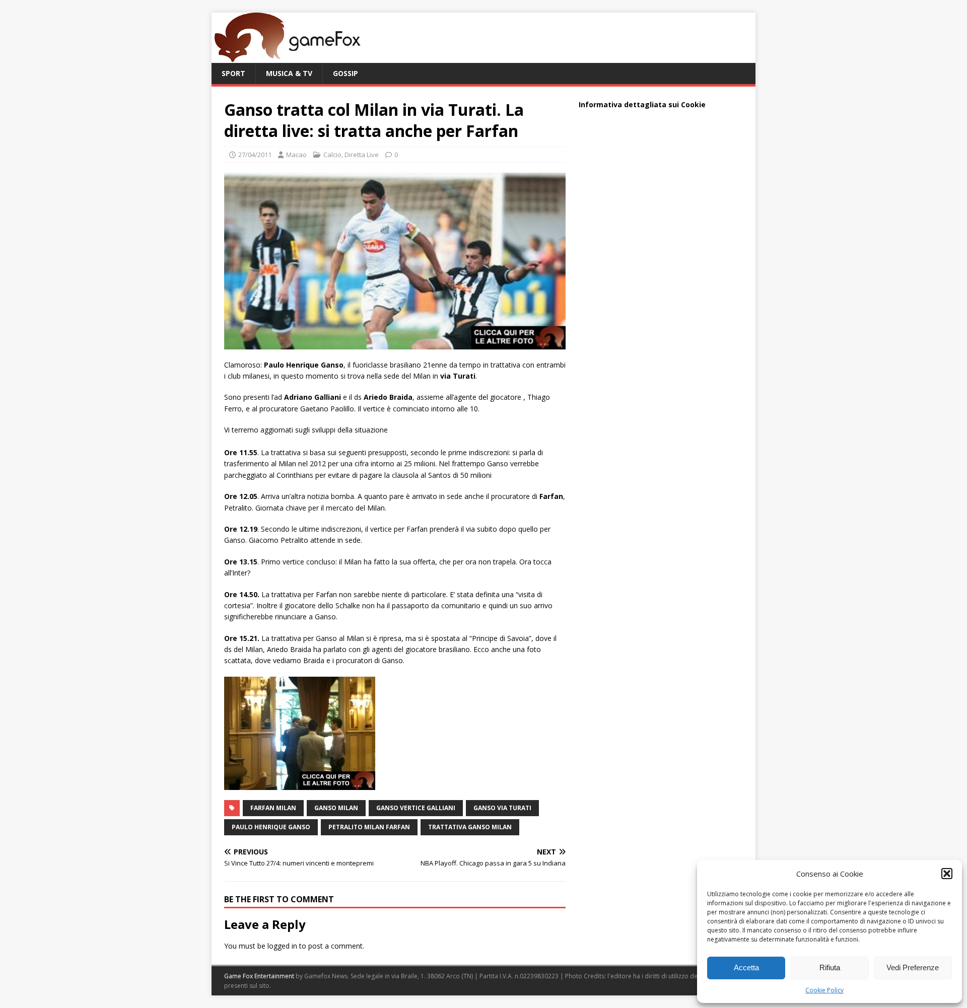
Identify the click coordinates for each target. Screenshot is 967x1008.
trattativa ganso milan (470, 827)
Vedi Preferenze (912, 967)
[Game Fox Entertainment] (287, 57)
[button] (947, 874)
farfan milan (273, 808)
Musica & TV (289, 73)
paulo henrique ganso (271, 827)
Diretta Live (361, 154)
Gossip (345, 73)
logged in (282, 946)
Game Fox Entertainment (259, 976)
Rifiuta (829, 967)
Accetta (746, 967)
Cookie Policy (824, 990)
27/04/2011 (254, 154)
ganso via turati (502, 808)
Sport (233, 73)
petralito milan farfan (369, 827)
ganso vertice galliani (415, 808)
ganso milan (336, 808)
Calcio (332, 154)
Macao (296, 154)
